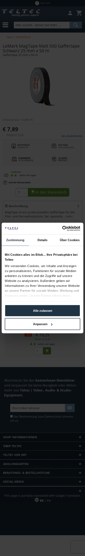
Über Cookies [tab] (70, 240)
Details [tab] (43, 240)
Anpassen (40, 324)
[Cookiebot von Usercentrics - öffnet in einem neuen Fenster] (62, 228)
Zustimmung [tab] (15, 240)
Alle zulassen (42, 310)
